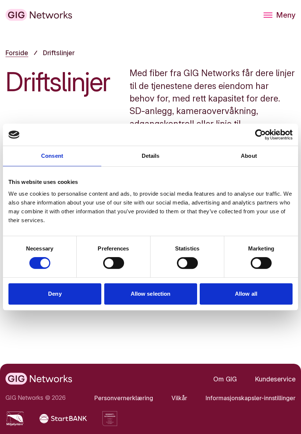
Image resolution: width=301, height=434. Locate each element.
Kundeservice (275, 379)
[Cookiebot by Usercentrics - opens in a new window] (260, 134)
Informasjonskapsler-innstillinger (250, 398)
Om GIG (225, 379)
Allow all (246, 294)
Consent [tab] (52, 156)
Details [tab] (151, 156)
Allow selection (151, 294)
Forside (17, 53)
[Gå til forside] (39, 15)
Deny (54, 294)
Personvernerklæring (123, 398)
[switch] (113, 263)
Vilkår (179, 398)
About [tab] (249, 156)
